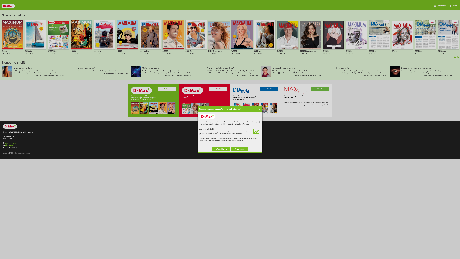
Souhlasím (222, 149)
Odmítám (240, 149)
